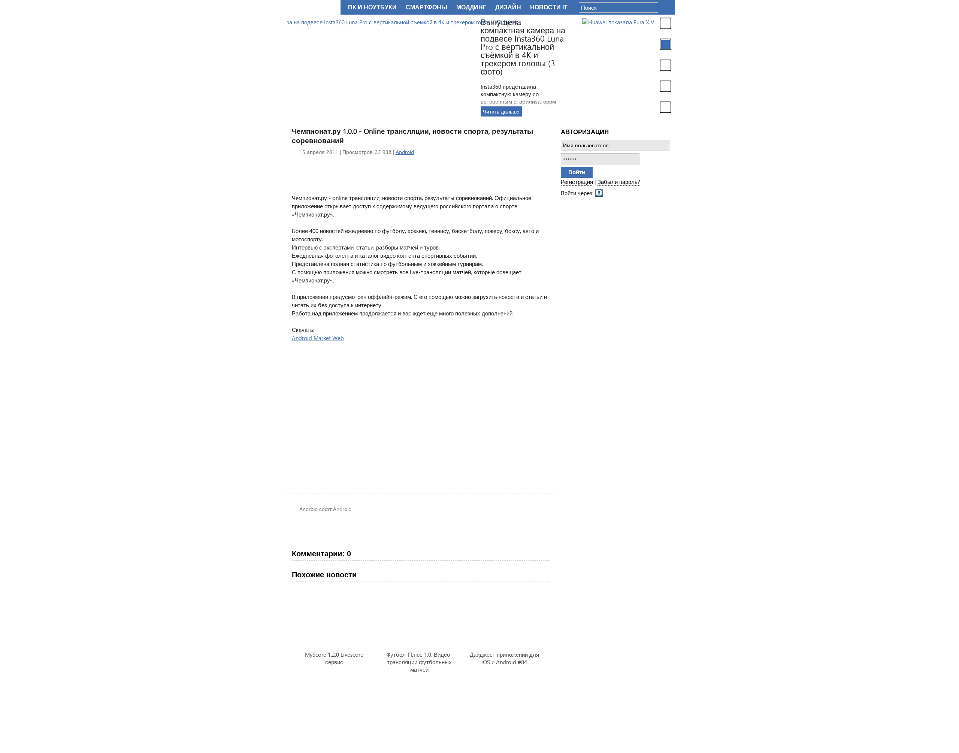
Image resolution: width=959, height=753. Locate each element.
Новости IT (549, 7)
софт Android (335, 508)
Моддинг (471, 7)
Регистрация (577, 181)
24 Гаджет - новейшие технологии (312, 7)
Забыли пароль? (619, 181)
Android (405, 151)
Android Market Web (318, 338)
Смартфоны (426, 7)
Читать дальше (581, 111)
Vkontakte (599, 192)
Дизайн (508, 7)
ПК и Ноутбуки (372, 7)
